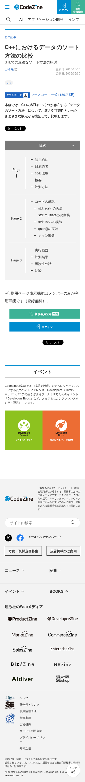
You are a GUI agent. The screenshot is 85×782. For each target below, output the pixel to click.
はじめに (41, 159)
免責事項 (25, 717)
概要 (38, 180)
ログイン (47, 327)
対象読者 (41, 166)
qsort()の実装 (48, 228)
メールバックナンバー (42, 536)
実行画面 (41, 250)
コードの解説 (45, 201)
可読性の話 (43, 263)
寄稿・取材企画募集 (23, 551)
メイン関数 (46, 235)
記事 (53, 570)
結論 (38, 270)
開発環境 (41, 173)
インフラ (75, 19)
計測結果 (41, 256)
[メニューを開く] (7, 7)
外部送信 (25, 748)
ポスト (17, 128)
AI (21, 19)
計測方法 (41, 186)
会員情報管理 (28, 711)
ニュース (12, 570)
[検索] (8, 19)
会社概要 (25, 724)
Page (16, 218)
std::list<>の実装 (50, 221)
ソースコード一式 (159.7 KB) (52, 94)
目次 (42, 145)
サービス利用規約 (31, 731)
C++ (9, 82)
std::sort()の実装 (50, 208)
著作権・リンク (29, 704)
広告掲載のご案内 (63, 551)
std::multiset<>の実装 (54, 215)
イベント (12, 591)
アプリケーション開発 (45, 19)
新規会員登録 (46, 314)
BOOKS (57, 591)
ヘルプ (24, 698)
